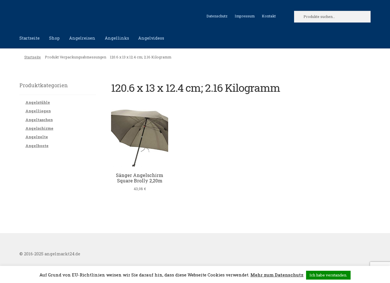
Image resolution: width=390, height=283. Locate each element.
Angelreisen (82, 38)
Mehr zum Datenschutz (276, 275)
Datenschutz (217, 16)
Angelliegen (38, 111)
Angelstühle (37, 102)
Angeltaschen (39, 119)
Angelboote (37, 145)
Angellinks (117, 38)
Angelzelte (36, 137)
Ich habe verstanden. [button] (328, 275)
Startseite (29, 38)
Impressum (245, 16)
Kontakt (269, 16)
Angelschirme (39, 128)
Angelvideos (151, 38)
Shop (54, 38)
